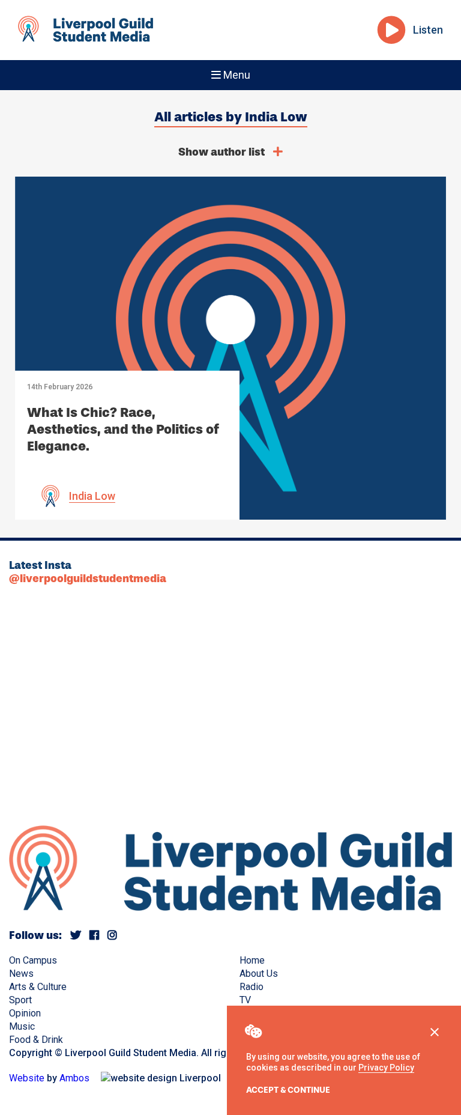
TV (245, 1000)
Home (252, 960)
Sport (20, 1000)
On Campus (33, 960)
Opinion (25, 1013)
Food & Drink (36, 1039)
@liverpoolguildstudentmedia (87, 578)
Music (22, 1026)
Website (26, 1078)
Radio (252, 986)
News (21, 973)
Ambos (74, 1078)
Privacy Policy (386, 1067)
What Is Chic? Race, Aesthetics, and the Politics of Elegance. (123, 429)
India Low (92, 496)
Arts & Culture (38, 986)
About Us (259, 973)
